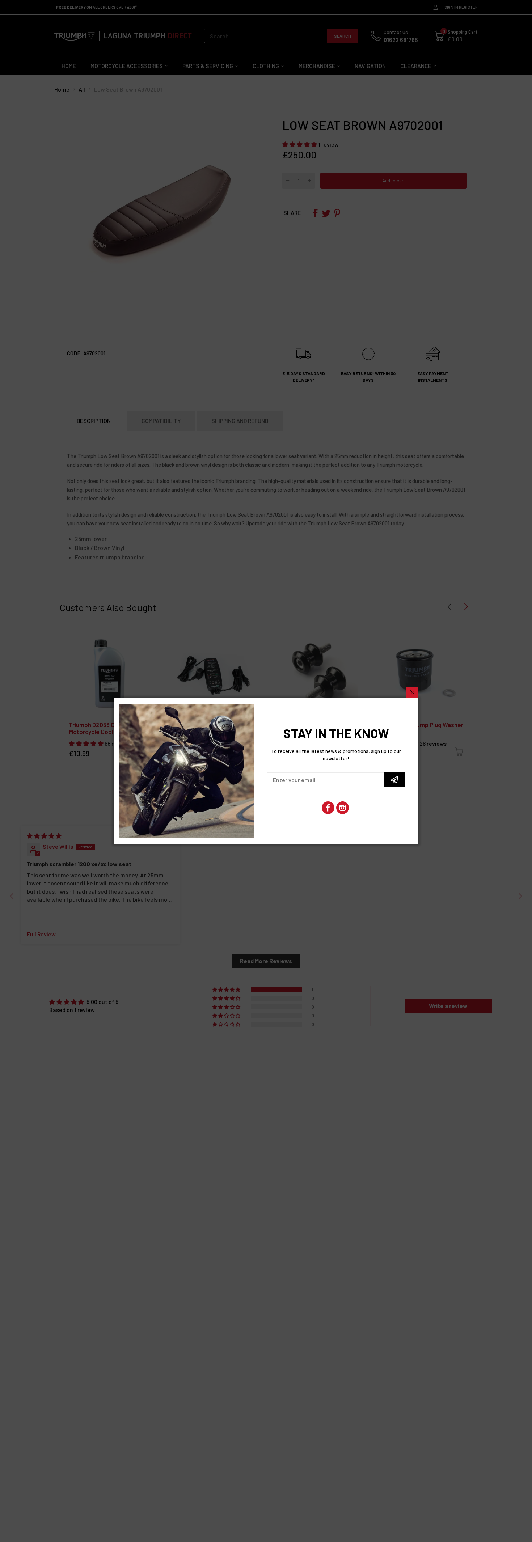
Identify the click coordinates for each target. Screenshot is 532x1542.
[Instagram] (342, 807)
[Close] (412, 692)
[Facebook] (328, 807)
